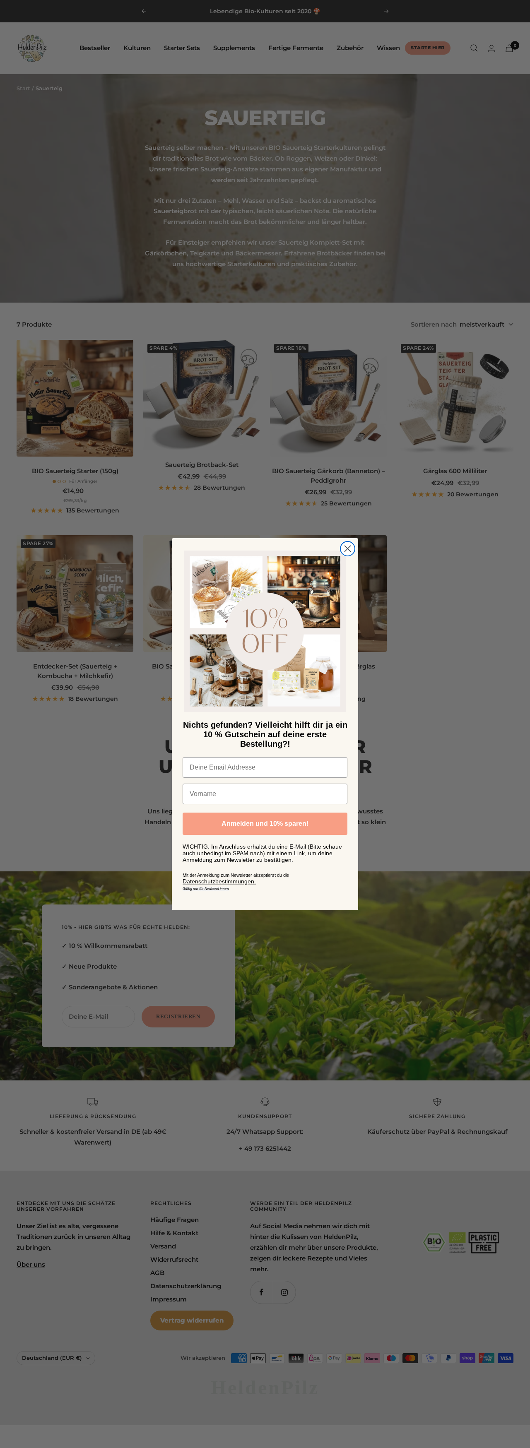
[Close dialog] (347, 548)
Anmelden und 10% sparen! (265, 823)
